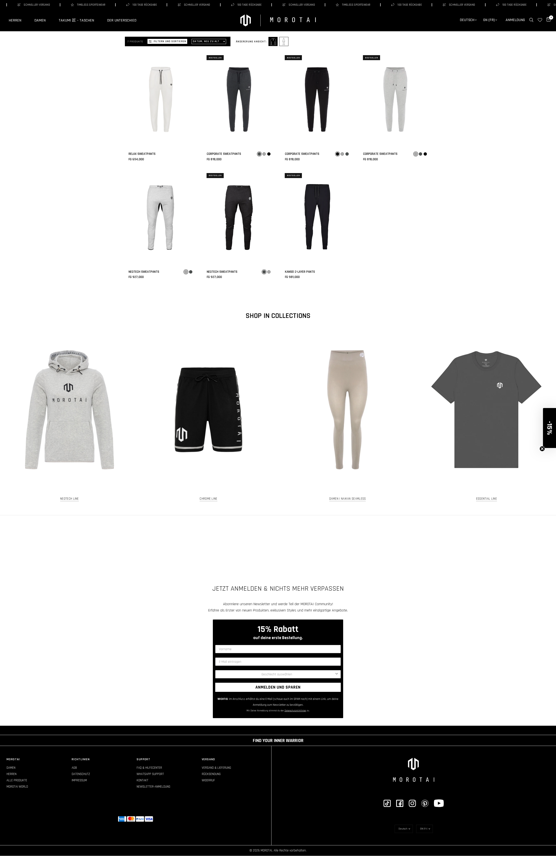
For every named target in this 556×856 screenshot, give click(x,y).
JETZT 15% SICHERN (278, 462)
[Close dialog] (321, 388)
